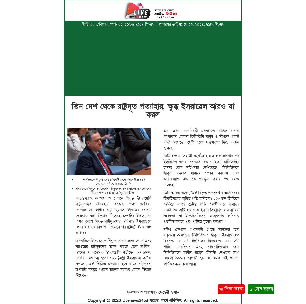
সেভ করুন (263, 289)
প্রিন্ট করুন (233, 289)
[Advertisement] (153, 61)
